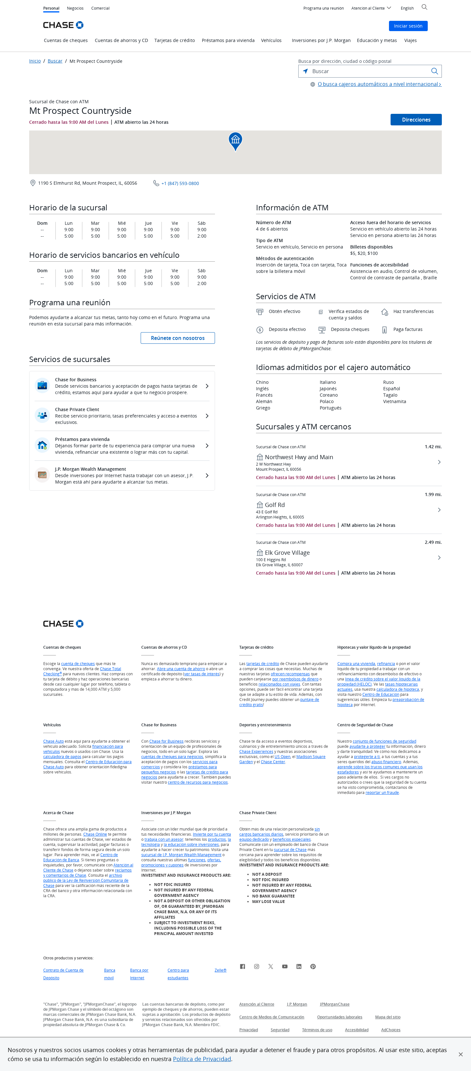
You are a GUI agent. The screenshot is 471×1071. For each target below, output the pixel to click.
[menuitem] (323, 8)
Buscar (55, 60)
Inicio (35, 60)
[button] (460, 1054)
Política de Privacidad (202, 1059)
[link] (242, 967)
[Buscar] (434, 71)
